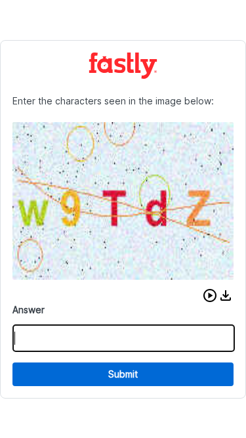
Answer (28, 309)
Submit (123, 374)
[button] (210, 295)
